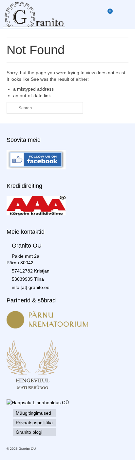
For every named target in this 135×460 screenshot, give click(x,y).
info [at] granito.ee (30, 287)
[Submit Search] (11, 108)
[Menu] (123, 14)
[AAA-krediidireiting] (36, 205)
